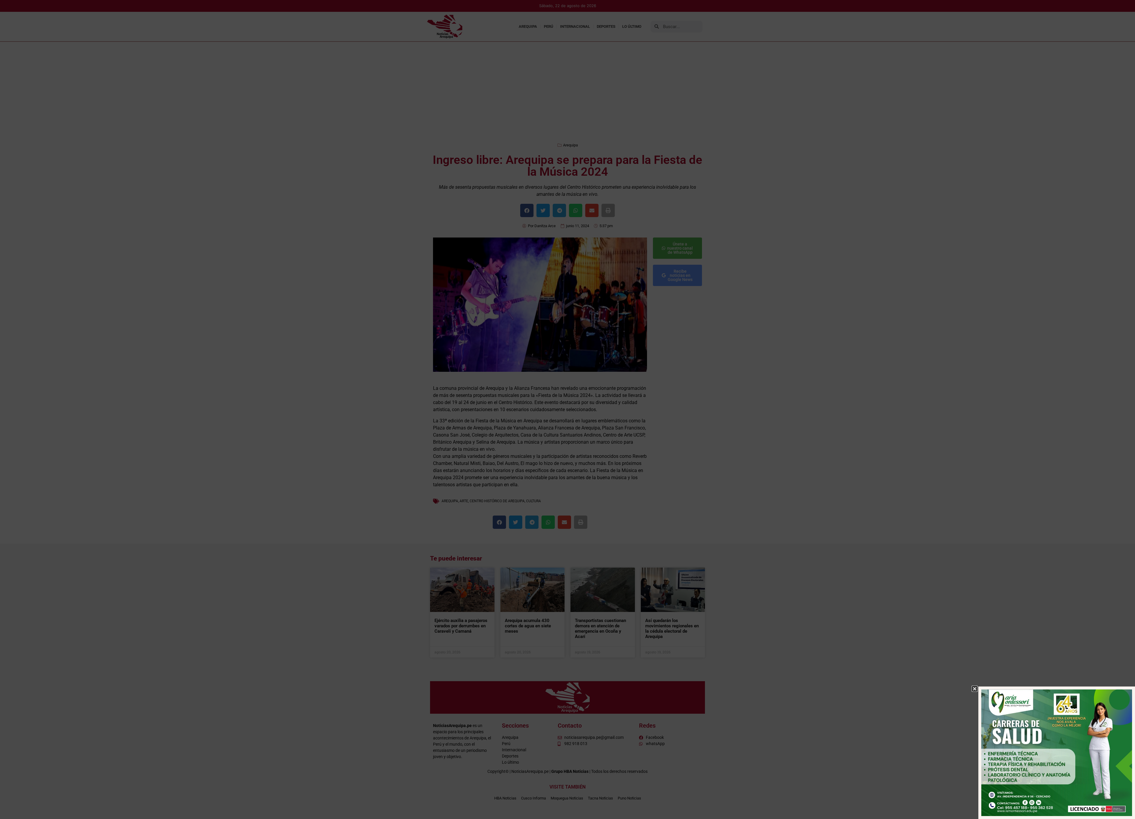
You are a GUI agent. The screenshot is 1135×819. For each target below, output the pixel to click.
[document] (567, 409)
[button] (974, 688)
